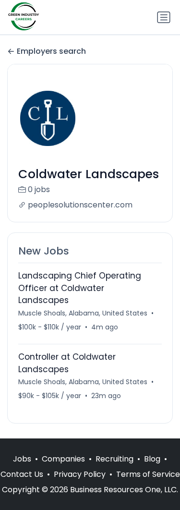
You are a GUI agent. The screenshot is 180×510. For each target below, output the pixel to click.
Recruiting (114, 458)
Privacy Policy (80, 474)
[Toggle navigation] (164, 17)
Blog (152, 458)
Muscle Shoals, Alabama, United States (82, 313)
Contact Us (21, 474)
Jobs (22, 458)
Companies (63, 458)
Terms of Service (148, 474)
